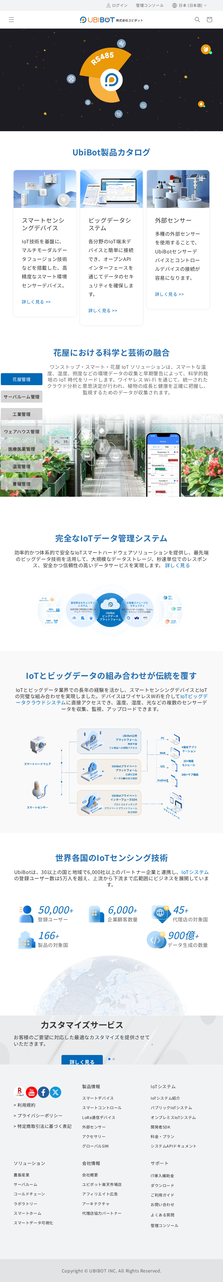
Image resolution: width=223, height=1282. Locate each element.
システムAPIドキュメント (174, 1146)
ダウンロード (163, 1185)
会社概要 (90, 1174)
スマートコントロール (102, 1107)
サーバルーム (26, 1184)
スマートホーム (27, 1213)
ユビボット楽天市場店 (102, 1184)
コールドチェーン (29, 1194)
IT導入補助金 (162, 1175)
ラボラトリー (26, 1203)
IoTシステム (195, 871)
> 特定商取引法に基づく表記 (43, 1126)
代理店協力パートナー (102, 1213)
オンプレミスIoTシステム (173, 1117)
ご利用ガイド (163, 1195)
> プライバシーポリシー (38, 1115)
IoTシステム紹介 (165, 1098)
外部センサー (94, 1127)
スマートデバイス (98, 1098)
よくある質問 (163, 1214)
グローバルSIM (95, 1146)
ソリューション (29, 1163)
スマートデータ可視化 (33, 1222)
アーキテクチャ (96, 1203)
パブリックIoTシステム (171, 1107)
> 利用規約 (25, 1105)
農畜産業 (21, 1174)
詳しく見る (177, 565)
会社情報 (91, 1163)
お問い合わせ (163, 1204)
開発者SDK (161, 1127)
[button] (11, 20)
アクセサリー (94, 1136)
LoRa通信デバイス (99, 1117)
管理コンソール (164, 1225)
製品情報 (91, 1086)
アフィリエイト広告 (100, 1194)
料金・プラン (163, 1136)
